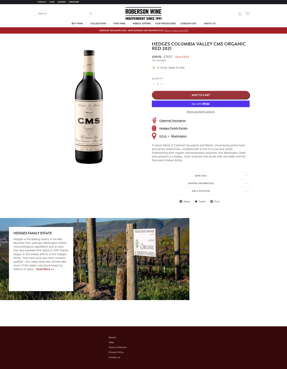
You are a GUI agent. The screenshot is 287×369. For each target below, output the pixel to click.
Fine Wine (119, 23)
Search (112, 337)
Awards (61, 1)
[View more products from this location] (154, 136)
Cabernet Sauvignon (172, 120)
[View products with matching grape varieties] (154, 120)
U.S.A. (163, 136)
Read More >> (45, 269)
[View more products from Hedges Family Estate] (154, 128)
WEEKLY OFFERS (142, 23)
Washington (179, 136)
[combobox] (65, 13)
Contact (41, 1)
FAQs (51, 1)
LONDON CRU (188, 23)
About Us (210, 23)
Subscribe (74, 1)
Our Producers (165, 23)
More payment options (201, 111)
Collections (98, 23)
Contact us (114, 357)
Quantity (157, 78)
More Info (201, 175)
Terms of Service (117, 347)
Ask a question (201, 191)
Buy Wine (77, 23)
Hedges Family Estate (173, 128)
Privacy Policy (116, 352)
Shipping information (201, 183)
